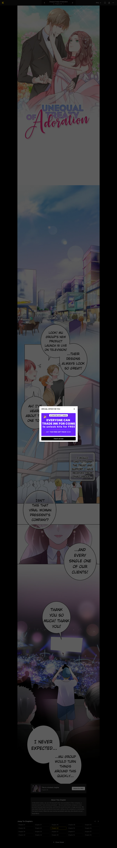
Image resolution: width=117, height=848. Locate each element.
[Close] (74, 409)
